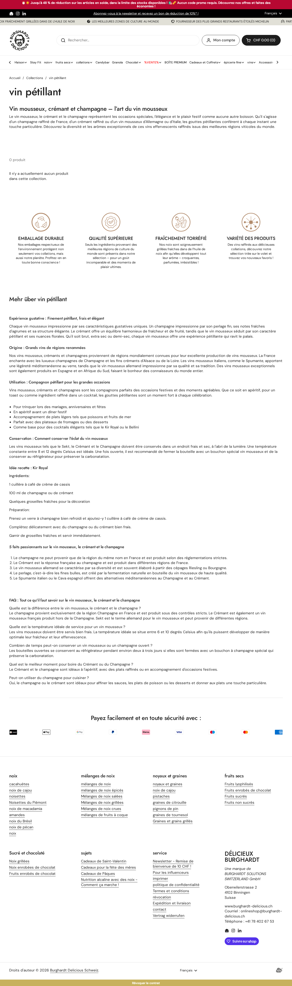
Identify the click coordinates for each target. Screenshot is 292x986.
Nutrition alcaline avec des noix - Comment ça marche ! (109, 882)
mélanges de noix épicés (102, 790)
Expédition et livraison (172, 903)
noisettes (17, 796)
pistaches (161, 796)
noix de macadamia (25, 808)
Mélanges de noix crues (101, 808)
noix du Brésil (20, 821)
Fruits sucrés (236, 796)
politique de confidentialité (176, 884)
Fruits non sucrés (239, 802)
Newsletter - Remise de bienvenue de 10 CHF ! (173, 864)
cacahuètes (19, 784)
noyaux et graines (167, 784)
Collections (34, 78)
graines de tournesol (170, 814)
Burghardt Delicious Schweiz (74, 970)
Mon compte (224, 40)
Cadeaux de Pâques (98, 873)
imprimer (160, 878)
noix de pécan (21, 827)
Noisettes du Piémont (28, 802)
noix (12, 833)
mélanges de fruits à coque (104, 814)
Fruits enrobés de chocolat (248, 790)
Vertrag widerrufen (168, 915)
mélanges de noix (96, 784)
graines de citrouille (169, 802)
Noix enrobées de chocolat (32, 867)
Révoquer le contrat (146, 983)
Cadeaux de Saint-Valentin (103, 861)
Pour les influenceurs (171, 872)
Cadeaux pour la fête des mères (108, 867)
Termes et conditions (171, 891)
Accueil (14, 78)
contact (159, 909)
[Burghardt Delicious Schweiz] (20, 40)
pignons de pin (165, 808)
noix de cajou (20, 790)
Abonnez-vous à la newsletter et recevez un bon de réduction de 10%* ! (146, 13)
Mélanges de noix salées (101, 796)
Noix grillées (19, 861)
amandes (17, 814)
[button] (261, 40)
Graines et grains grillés (173, 821)
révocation (162, 897)
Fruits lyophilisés (239, 784)
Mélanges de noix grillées (102, 802)
